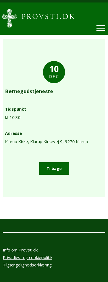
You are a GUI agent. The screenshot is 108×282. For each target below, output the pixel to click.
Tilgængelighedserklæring (27, 265)
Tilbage (54, 168)
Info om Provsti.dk (20, 250)
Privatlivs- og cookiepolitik (27, 257)
